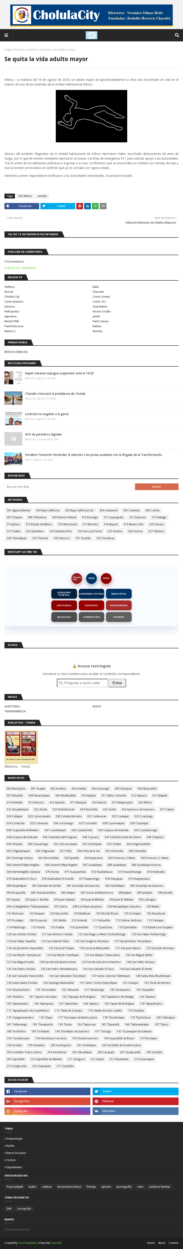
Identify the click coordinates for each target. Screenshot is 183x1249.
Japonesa (10, 316)
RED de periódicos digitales (43, 434)
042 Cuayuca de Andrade (113, 830)
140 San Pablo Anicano (140, 962)
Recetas (97, 331)
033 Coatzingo (144, 816)
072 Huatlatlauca (102, 871)
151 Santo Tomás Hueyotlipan (98, 982)
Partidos (91, 605)
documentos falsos (69, 1186)
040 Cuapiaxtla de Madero (23, 830)
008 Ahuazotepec (39, 795)
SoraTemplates (27, 1243)
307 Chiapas (14, 517)
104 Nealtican (82, 913)
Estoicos (9, 306)
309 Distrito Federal (64, 517)
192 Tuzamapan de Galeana (134, 1031)
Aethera (9, 286)
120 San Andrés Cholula (21, 934)
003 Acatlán (79, 788)
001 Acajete (38, 788)
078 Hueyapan (114, 878)
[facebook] (47, 1091)
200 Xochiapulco (61, 1045)
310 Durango (90, 517)
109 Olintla (59, 920)
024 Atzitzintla (89, 809)
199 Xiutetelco (36, 1045)
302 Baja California (48, 510)
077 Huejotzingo (89, 878)
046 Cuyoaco (91, 837)
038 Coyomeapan (113, 823)
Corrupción (91, 617)
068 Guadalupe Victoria (146, 865)
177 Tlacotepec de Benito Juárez (77, 1017)
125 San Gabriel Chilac (55, 941)
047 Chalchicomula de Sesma (123, 837)
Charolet (98, 291)
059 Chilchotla (114, 851)
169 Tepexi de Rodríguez (119, 1003)
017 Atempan (78, 802)
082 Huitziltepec (115, 885)
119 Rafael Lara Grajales (157, 927)
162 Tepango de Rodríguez (79, 996)
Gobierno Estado (91, 594)
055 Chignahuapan (18, 851)
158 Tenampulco (120, 989)
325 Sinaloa (115, 531)
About (161, 1243)
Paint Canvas (101, 321)
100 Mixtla (152, 906)
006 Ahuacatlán (147, 788)
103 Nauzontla (59, 913)
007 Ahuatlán (15, 795)
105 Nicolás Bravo (107, 913)
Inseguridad (119, 605)
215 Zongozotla (17, 1066)
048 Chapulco (155, 837)
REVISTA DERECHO (16, 352)
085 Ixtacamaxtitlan (43, 892)
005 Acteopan (123, 788)
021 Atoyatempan (18, 809)
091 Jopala (13, 899)
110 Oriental (79, 920)
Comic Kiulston (13, 301)
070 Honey (52, 871)
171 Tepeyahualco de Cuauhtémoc (28, 1010)
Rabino (97, 326)
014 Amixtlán (15, 802)
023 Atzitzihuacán (64, 809)
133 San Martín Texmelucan (24, 955)
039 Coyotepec (139, 823)
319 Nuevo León (133, 524)
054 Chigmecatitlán (138, 844)
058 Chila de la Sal (88, 851)
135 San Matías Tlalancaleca (102, 955)
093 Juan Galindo (64, 899)
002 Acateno (58, 788)
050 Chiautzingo (38, 844)
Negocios (64, 617)
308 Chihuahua (37, 517)
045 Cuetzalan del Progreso (60, 837)
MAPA (92, 578)
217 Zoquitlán (65, 1066)
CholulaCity (77, 578)
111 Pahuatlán (101, 920)
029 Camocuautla (39, 816)
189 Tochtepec (40, 1031)
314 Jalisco (13, 524)
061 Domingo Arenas (20, 858)
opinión (106, 1186)
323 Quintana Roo (61, 531)
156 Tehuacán (70, 989)
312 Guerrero (137, 517)
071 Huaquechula (75, 871)
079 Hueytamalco (139, 878)
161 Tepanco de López (43, 996)
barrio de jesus (16, 1153)
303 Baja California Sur (79, 510)
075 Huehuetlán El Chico (21, 878)
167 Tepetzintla (68, 1003)
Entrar (117, 683)
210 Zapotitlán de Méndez (46, 1059)
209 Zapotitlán (16, 1059)
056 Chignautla (45, 851)
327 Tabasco (156, 531)
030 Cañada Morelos (69, 816)
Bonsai (8, 291)
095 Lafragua (147, 899)
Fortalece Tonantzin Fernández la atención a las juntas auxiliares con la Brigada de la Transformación (93, 455)
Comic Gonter (101, 296)
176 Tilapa (45, 1017)
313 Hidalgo (159, 517)
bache (10, 1145)
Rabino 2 (10, 331)
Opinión (118, 617)
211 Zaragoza (76, 1059)
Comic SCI (99, 301)
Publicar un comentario (20, 268)
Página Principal (14, 49)
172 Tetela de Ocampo (69, 1010)
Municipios (119, 594)
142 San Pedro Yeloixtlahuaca (59, 969)
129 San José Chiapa (61, 948)
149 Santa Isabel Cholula (22, 982)
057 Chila (66, 851)
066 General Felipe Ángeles (61, 865)
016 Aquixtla (57, 802)
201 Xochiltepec (86, 1045)
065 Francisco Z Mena (121, 858)
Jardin (96, 316)
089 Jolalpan (144, 892)
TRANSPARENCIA (15, 711)
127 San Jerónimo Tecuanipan (132, 941)
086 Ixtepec (68, 892)
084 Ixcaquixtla (16, 892)
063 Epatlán (71, 858)
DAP (9, 1208)
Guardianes (100, 306)
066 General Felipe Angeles (23, 865)
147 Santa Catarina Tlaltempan (111, 976)
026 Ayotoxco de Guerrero (138, 809)
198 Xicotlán (14, 1045)
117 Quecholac (103, 927)
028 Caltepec (15, 816)
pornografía (124, 1186)
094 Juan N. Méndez (121, 899)
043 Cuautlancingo (146, 830)
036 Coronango (63, 823)
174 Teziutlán (136, 1010)
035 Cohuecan (39, 823)
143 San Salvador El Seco (98, 969)
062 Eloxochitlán (48, 858)
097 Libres (60, 906)
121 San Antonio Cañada (57, 934)
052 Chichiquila (92, 844)
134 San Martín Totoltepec (62, 955)
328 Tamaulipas (17, 538)
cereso (11, 1160)
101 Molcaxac (15, 913)
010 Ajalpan (88, 795)
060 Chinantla (137, 851)
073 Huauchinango (129, 871)
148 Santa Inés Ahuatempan (153, 976)
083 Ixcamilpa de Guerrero (146, 885)
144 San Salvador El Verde (136, 969)
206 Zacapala (106, 1052)
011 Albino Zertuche (114, 795)
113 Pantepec (155, 920)
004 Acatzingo (100, 788)
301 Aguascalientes (18, 510)
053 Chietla (114, 844)
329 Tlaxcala (40, 538)
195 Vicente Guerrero (85, 1038)
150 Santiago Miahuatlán (58, 982)
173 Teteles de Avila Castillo (105, 1010)
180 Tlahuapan (165, 1017)
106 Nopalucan (156, 913)
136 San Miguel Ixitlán (138, 955)
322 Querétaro (35, 531)
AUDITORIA (12, 706)
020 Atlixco (25, 196)
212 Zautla (97, 1059)
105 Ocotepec (132, 913)
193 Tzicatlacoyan (18, 1038)
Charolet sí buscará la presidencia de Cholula (55, 393)
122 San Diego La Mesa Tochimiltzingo (102, 934)
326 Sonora (135, 531)
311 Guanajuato (114, 517)
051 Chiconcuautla (65, 844)
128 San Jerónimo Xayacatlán (25, 948)
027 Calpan (167, 809)
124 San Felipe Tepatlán (21, 941)
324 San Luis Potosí (90, 531)
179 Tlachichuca (140, 1017)
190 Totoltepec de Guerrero (72, 1031)
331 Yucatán (83, 538)
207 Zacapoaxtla (130, 1052)
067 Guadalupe (92, 865)
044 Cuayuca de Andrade (22, 837)
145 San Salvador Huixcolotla (25, 976)
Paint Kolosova (13, 326)
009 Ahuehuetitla (65, 795)
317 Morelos (90, 524)
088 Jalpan (125, 892)
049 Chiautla (14, 844)
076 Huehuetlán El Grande (58, 878)
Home (151, 1243)
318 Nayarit (111, 524)
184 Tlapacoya (86, 1024)
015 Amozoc (36, 802)
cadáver (47, 1186)
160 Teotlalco (15, 996)
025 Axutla (109, 809)
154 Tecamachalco (18, 989)
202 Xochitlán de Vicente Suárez (121, 1045)
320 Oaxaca (156, 524)
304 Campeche (108, 510)
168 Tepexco (91, 1003)
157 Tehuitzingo (94, 989)
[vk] (136, 1111)
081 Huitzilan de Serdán (46, 885)
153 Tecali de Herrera (157, 982)
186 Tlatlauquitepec (137, 1024)
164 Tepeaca (147, 996)
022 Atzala (40, 809)
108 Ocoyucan (38, 920)
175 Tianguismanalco (20, 1017)
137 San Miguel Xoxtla (20, 962)
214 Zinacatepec (144, 1059)
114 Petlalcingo (16, 927)
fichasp (91, 1186)
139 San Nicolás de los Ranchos (101, 962)
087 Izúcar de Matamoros (97, 892)
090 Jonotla (165, 892)
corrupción (24, 1208)
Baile (96, 286)
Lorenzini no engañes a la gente (47, 414)
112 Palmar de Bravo (129, 920)
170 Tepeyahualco (151, 1003)
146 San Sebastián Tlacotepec (67, 976)
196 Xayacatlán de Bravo (119, 1038)
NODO (106, 578)
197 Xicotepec (148, 1038)
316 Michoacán (67, 524)
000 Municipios (16, 788)
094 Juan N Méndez (92, 899)
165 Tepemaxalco (18, 1003)
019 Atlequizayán (122, 802)
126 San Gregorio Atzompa (92, 941)
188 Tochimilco (16, 1031)
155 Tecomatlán (46, 989)
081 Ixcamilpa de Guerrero (83, 885)
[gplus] (47, 1101)
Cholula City (11, 296)
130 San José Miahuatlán (94, 948)
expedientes (14, 1167)
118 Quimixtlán (127, 927)
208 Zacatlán (154, 1052)
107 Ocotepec (15, 920)
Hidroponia (11, 311)
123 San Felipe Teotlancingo (148, 934)
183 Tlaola (65, 1024)
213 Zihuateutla (119, 1059)
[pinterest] (136, 1101)
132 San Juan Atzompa (160, 948)
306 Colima (152, 510)
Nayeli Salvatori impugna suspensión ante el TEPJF (59, 373)
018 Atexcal (99, 802)
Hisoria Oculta (101, 311)
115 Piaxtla (38, 927)
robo (140, 1186)
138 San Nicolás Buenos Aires (58, 962)
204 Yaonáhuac (57, 1052)
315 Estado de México (39, 524)
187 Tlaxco (161, 1024)
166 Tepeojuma (43, 1003)
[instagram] (47, 1111)
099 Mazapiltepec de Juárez (124, 906)
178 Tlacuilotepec (114, 1017)
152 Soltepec (131, 982)
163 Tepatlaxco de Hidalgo (117, 996)
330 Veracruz (62, 538)
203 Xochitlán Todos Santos (24, 1052)
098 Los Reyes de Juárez (87, 906)
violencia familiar (159, 1186)
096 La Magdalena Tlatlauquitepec (28, 906)
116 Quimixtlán (79, 927)
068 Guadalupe (116, 865)
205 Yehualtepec (82, 1052)
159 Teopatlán (145, 989)
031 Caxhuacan (96, 816)
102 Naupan (36, 913)
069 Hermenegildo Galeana (23, 871)
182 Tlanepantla (43, 1024)
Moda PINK (11, 321)
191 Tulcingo (103, 1031)
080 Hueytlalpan (17, 885)
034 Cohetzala (16, 823)
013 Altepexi (159, 795)
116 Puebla (57, 927)
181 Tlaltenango (17, 1024)
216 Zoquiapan (41, 1066)
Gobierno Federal (64, 593)
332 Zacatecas (105, 538)
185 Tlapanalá (110, 1024)
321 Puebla (13, 531)
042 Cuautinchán (81, 830)
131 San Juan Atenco (128, 948)
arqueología (14, 1138)
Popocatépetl (15, 1186)
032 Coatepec (120, 816)
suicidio (32, 49)
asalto (32, 1186)
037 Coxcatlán (88, 823)
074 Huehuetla (156, 871)
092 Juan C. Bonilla (36, 899)
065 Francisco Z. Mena (154, 858)
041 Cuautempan (55, 830)
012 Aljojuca (139, 795)
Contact (174, 1243)
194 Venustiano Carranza (51, 1038)
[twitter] (136, 1091)
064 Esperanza (94, 858)
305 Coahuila (131, 510)
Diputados (64, 605)
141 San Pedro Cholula (21, 969)
